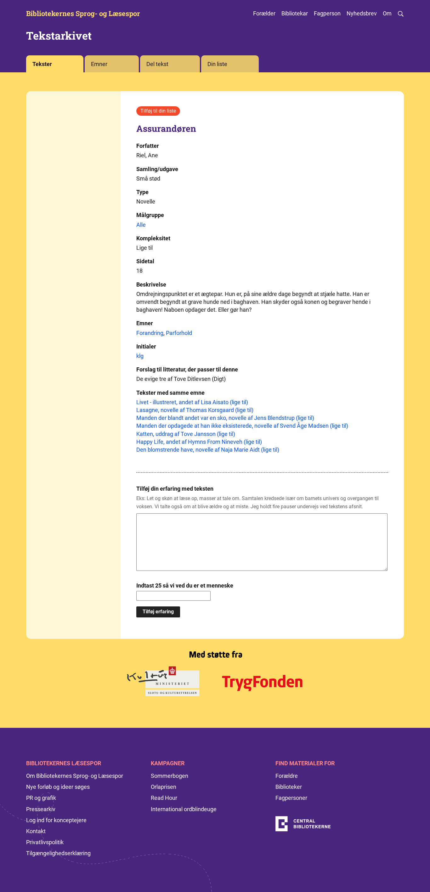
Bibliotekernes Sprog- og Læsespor (83, 13)
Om (387, 13)
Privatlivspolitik (45, 842)
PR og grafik (41, 797)
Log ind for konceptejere (56, 820)
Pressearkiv (40, 809)
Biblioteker (288, 786)
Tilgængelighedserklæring (58, 853)
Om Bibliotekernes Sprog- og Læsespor (74, 775)
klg (140, 356)
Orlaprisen (163, 786)
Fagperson (327, 13)
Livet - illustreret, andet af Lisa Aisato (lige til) (192, 402)
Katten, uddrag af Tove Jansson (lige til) (185, 434)
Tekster (42, 64)
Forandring (149, 333)
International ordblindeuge (184, 809)
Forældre (286, 775)
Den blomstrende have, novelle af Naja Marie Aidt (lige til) (207, 449)
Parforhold (179, 333)
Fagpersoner (291, 797)
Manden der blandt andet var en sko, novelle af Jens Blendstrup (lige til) (225, 418)
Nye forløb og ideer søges (58, 786)
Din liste (217, 64)
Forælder (264, 13)
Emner (99, 64)
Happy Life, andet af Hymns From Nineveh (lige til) (199, 441)
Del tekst (157, 64)
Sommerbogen (169, 775)
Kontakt (36, 831)
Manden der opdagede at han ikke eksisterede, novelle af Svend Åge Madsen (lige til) (242, 425)
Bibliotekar (294, 13)
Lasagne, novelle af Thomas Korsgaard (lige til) (194, 410)
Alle (141, 224)
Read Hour (164, 797)
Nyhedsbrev (362, 13)
